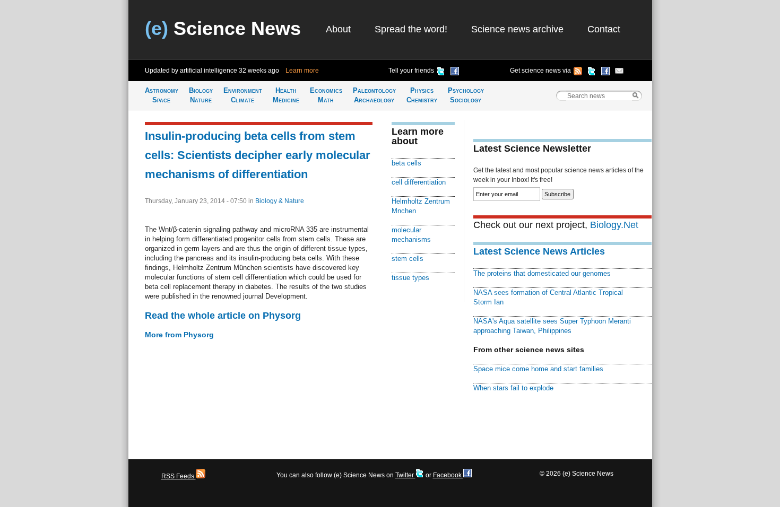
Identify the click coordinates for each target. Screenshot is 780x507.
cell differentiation (419, 182)
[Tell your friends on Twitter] (441, 72)
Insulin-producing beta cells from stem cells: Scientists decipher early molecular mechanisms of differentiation (257, 155)
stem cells (407, 259)
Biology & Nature (279, 201)
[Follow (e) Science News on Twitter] (592, 72)
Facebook (448, 475)
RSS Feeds (178, 476)
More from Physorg (179, 334)
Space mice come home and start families (538, 369)
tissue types (410, 278)
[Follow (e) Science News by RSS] (578, 72)
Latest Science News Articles (539, 251)
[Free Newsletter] (619, 72)
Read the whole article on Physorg (223, 315)
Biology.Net (614, 225)
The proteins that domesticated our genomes (542, 273)
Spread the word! (411, 29)
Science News (223, 28)
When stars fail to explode (513, 388)
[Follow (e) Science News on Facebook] (605, 72)
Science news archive (517, 29)
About (338, 29)
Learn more (302, 70)
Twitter (405, 475)
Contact (603, 29)
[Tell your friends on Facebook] (455, 72)
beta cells (406, 163)
